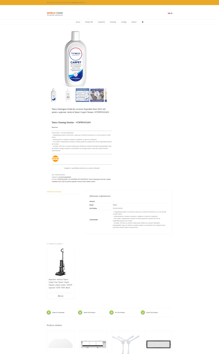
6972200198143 (83, 179)
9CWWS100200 (62, 179)
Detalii (62, 296)
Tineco (115, 205)
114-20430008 (72, 179)
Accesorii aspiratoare (64, 177)
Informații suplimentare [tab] (54, 192)
